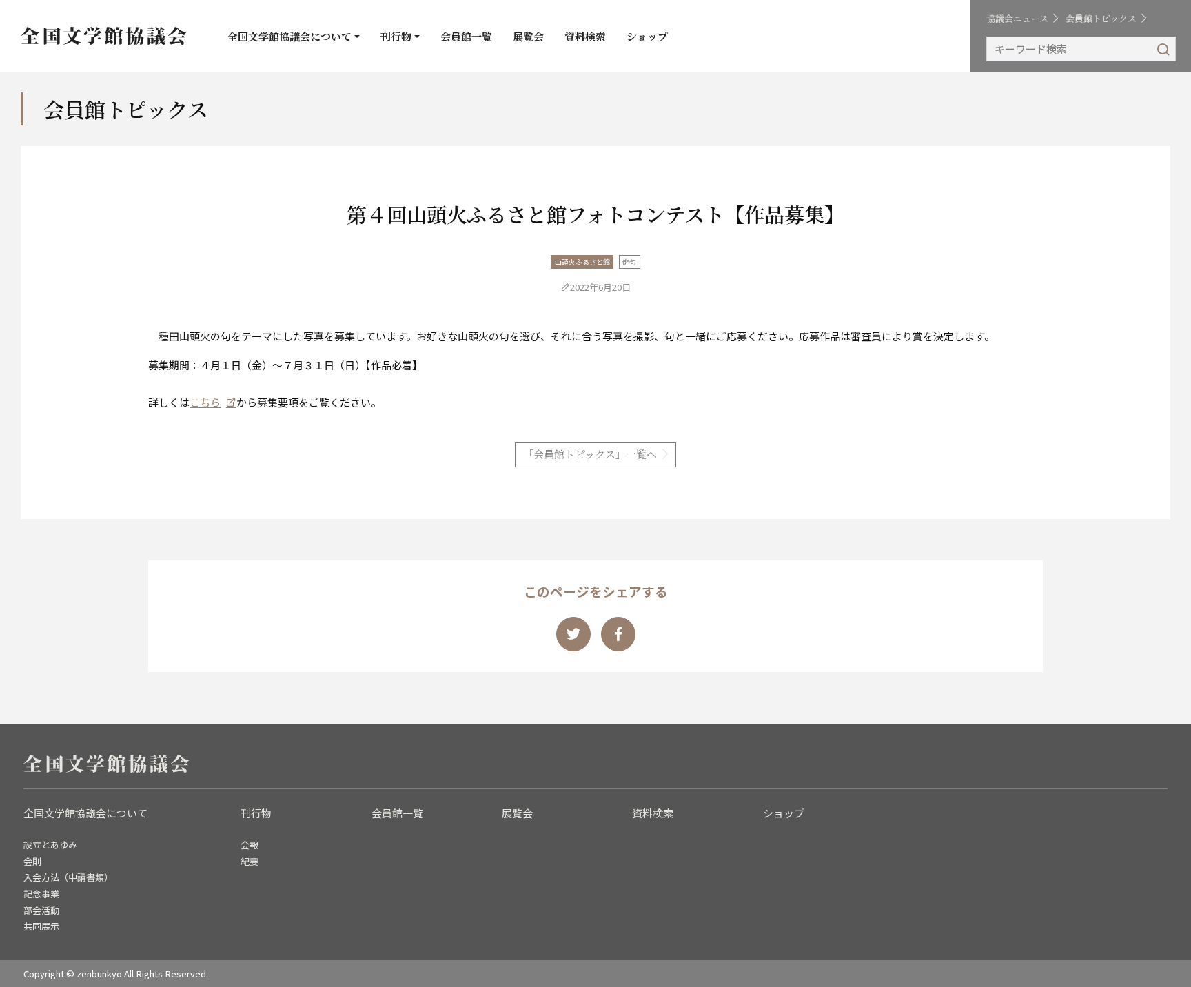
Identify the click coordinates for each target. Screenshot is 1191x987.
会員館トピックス (1101, 18)
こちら (205, 402)
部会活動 (41, 910)
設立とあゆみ (50, 844)
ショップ (647, 36)
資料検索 (585, 36)
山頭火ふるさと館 (582, 262)
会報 (249, 844)
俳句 (629, 262)
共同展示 (41, 926)
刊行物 (395, 36)
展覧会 (528, 36)
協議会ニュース (1017, 18)
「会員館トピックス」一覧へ (590, 454)
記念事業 (41, 893)
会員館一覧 (466, 36)
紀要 (249, 861)
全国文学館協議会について (289, 36)
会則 (32, 861)
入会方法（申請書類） (68, 877)
